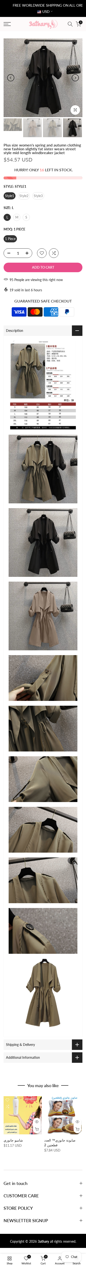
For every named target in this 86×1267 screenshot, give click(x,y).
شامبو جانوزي (13, 1140)
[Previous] (10, 77)
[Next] (75, 77)
